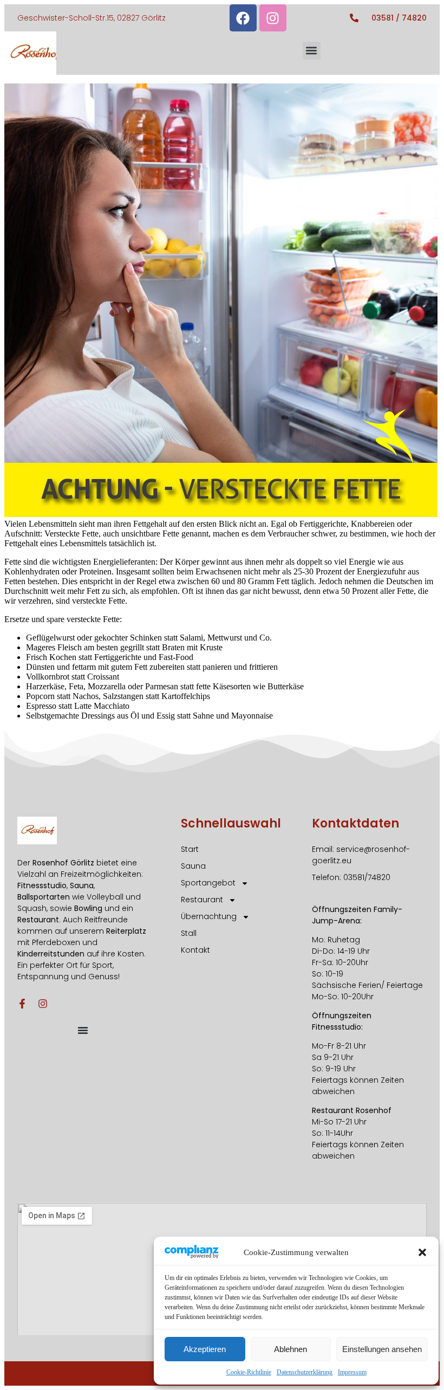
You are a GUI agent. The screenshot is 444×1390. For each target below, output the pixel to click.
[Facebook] (243, 17)
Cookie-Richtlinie (248, 1372)
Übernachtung (209, 916)
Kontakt (195, 950)
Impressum (352, 1372)
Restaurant (202, 899)
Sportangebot (208, 882)
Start (190, 849)
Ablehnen (290, 1349)
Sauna (193, 866)
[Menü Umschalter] (82, 1030)
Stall (189, 933)
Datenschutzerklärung (304, 1372)
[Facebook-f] (22, 1003)
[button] (422, 1252)
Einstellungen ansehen (382, 1349)
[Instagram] (272, 17)
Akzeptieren (205, 1349)
